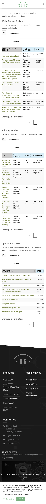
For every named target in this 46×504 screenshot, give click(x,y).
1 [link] (35, 122)
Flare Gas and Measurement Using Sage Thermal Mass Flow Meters (11, 95)
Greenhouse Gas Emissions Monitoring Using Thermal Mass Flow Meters (11, 110)
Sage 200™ (8, 380)
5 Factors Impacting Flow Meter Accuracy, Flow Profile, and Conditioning (6, 177)
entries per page (13, 33)
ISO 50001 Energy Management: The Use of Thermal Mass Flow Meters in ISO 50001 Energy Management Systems (11, 74)
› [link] (40, 122)
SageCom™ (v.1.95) (11, 394)
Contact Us (10, 444)
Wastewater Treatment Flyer (12, 312)
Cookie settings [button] (9, 499)
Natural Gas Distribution (10, 300)
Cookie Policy (31, 380)
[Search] (43, 4)
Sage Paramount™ (11, 399)
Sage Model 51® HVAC (10, 408)
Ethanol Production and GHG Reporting (16, 275)
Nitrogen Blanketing (9, 303)
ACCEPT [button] (21, 499)
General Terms (32, 384)
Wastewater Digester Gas (11, 308)
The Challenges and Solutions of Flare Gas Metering (6, 220)
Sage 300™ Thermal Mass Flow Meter (11, 387)
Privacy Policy (32, 388)
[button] (3, 4)
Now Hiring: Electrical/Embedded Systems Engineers (23, 475)
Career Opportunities (31, 394)
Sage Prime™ (9, 403)
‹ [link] (29, 122)
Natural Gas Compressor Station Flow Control (18, 296)
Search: (16, 41)
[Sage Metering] (23, 4)
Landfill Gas (6, 285)
